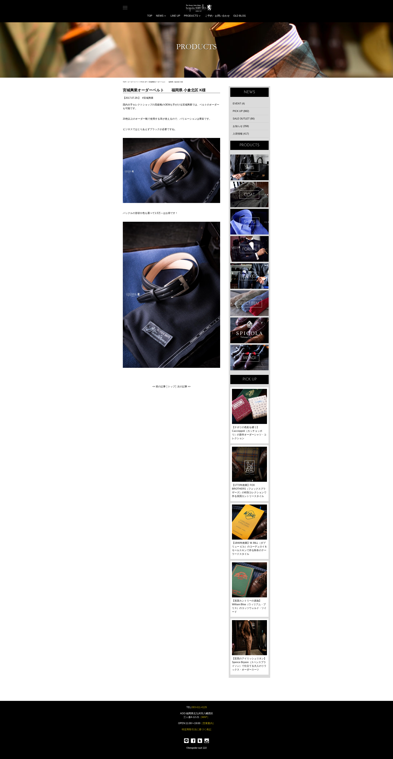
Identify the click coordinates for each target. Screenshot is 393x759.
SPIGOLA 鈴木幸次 (249, 330)
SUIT (249, 167)
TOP (149, 15)
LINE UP (175, 15)
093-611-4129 (199, 707)
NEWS (160, 15)
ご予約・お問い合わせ (217, 15)
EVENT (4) (239, 103)
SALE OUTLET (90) (244, 118)
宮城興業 (148, 98)
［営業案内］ (207, 723)
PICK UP (143, 82)
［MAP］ (204, 717)
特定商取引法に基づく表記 (196, 729)
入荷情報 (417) (241, 133)
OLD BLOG (239, 15)
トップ (171, 386)
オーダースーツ (133, 82)
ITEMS (249, 303)
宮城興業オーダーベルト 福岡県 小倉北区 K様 (166, 82)
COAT (249, 194)
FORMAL (249, 249)
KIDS (249, 276)
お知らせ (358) (241, 126)
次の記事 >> (184, 386)
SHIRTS (249, 221)
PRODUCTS (191, 15)
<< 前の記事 (159, 386)
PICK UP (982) (241, 111)
